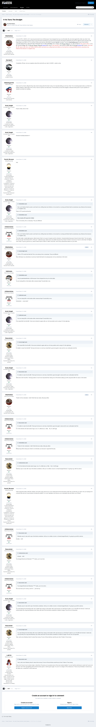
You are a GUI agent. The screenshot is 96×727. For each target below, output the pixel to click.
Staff (16, 11)
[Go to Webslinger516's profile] (9, 90)
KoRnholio (9, 271)
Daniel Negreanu (14, 7)
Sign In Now (69, 707)
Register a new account (27, 707)
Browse (22, 7)
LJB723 (9, 655)
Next (9, 30)
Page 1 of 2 (17, 30)
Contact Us (48, 724)
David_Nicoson (9, 159)
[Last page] (12, 31)
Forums (4, 11)
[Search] (92, 7)
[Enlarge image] (63, 43)
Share (79, 24)
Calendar (10, 11)
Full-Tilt (57, 42)
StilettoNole (12, 23)
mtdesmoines (9, 227)
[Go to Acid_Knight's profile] (9, 114)
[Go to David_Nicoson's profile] (9, 166)
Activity (27, 7)
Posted (21, 36)
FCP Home (5, 7)
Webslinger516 (9, 83)
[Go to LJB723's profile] (9, 662)
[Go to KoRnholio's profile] (9, 278)
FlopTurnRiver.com (73, 42)
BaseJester (9, 338)
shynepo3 (9, 60)
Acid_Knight (9, 105)
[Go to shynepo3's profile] (9, 67)
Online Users (22, 11)
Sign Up (91, 2)
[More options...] (91, 36)
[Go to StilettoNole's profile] (4, 24)
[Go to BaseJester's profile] (9, 345)
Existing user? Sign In (80, 2)
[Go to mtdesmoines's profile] (9, 234)
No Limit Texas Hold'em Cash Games (24, 25)
